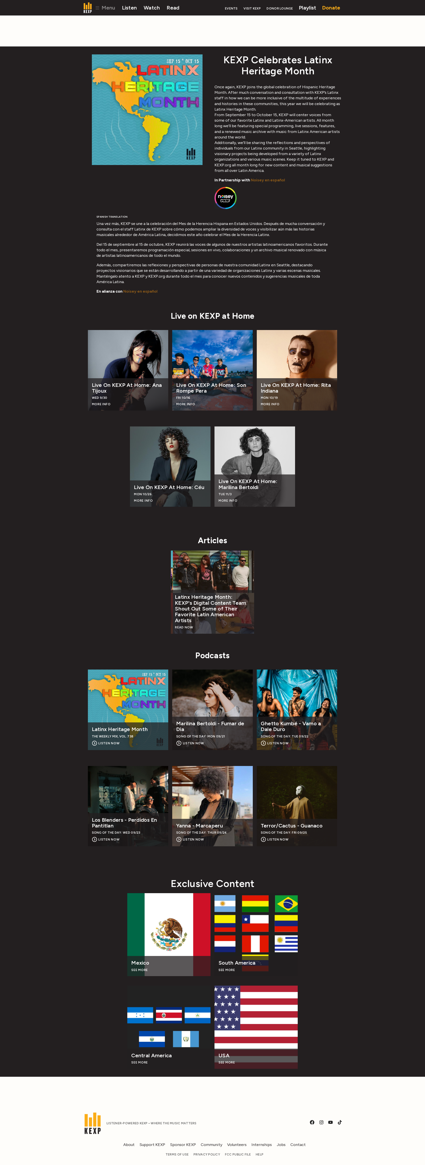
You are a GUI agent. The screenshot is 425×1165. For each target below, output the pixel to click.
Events (231, 8)
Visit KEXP (252, 8)
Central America (151, 1055)
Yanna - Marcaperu (199, 826)
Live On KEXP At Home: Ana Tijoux (127, 388)
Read (173, 7)
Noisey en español (268, 180)
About (129, 1144)
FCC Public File (238, 1154)
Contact (298, 1144)
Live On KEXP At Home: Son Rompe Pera (211, 388)
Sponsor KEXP (183, 1144)
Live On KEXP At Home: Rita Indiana (296, 388)
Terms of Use (177, 1154)
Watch (152, 7)
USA (224, 1055)
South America (237, 963)
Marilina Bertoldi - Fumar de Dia (210, 726)
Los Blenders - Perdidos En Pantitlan (124, 823)
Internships (261, 1144)
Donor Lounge (280, 8)
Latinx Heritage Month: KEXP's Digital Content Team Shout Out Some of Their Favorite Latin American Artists (210, 608)
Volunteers (237, 1144)
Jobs (281, 1144)
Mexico (140, 963)
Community (211, 1144)
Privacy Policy (206, 1154)
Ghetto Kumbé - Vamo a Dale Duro (291, 726)
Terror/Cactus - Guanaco (292, 826)
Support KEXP (152, 1144)
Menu (107, 7)
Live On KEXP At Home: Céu (169, 487)
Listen (129, 7)
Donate (331, 7)
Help (259, 1154)
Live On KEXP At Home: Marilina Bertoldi (248, 484)
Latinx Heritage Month (120, 729)
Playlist (307, 7)
